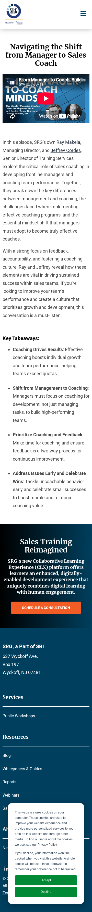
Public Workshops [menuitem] (19, 715)
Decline (46, 892)
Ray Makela (68, 142)
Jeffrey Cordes (66, 150)
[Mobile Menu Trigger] (83, 13)
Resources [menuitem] (15, 737)
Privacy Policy (47, 844)
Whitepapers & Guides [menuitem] (22, 768)
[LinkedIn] (7, 870)
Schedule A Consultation (46, 608)
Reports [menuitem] (9, 781)
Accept (46, 880)
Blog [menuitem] (7, 755)
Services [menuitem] (13, 697)
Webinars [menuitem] (11, 795)
